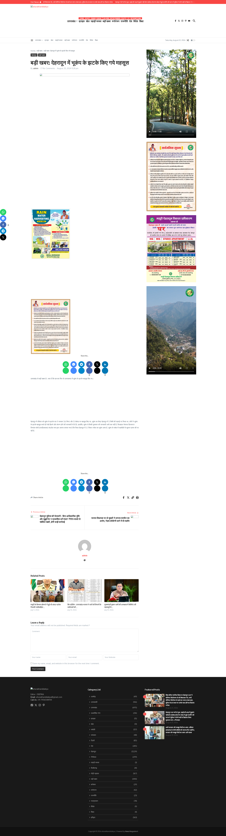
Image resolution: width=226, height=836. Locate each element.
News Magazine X (131, 831)
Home (33, 51)
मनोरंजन (115, 21)
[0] (3, 225)
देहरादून (34, 55)
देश (130, 21)
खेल (87, 21)
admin (35, 68)
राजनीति (124, 21)
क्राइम (82, 21)
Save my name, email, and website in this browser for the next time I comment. (66, 663)
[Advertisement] (84, 153)
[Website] (85, 560)
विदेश (135, 21)
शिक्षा (141, 21)
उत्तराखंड (71, 21)
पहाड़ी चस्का (96, 21)
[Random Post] (188, 40)
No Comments (49, 68)
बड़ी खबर (107, 21)
